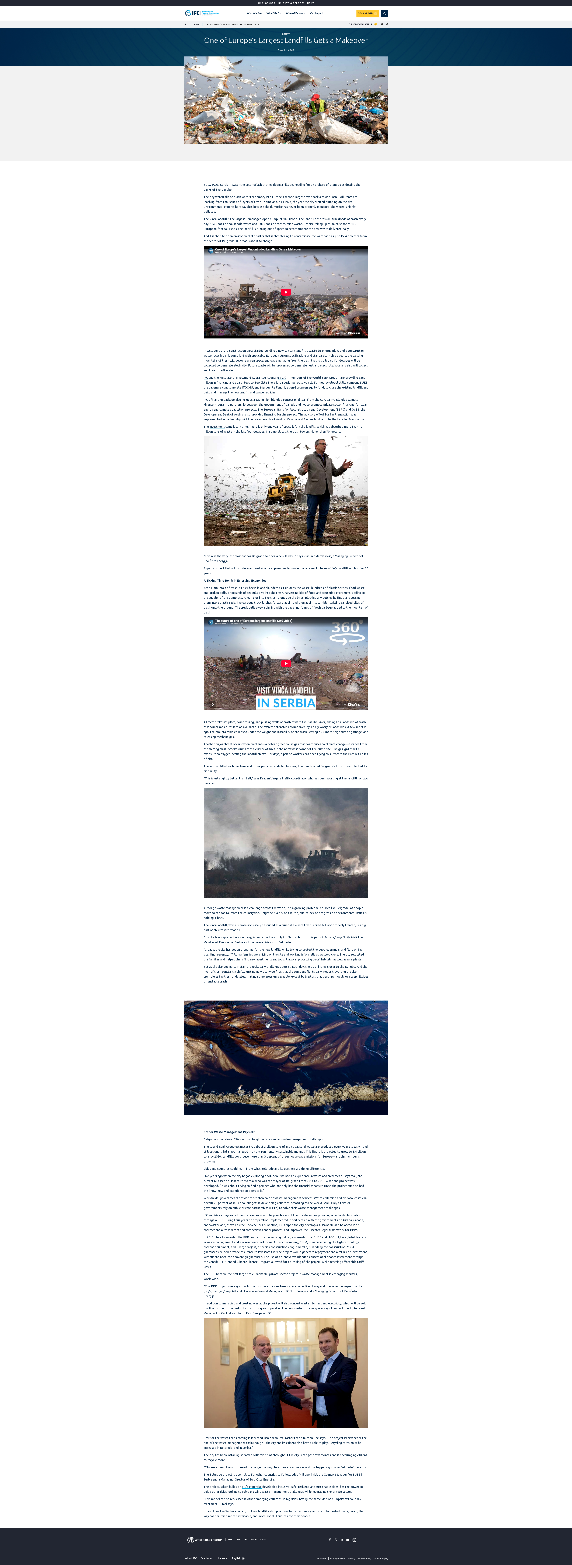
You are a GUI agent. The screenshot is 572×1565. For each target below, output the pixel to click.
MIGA (282, 377)
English (236, 1558)
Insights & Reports (291, 3)
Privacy (351, 1558)
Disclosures (266, 3)
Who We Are (254, 13)
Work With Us (365, 13)
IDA (239, 1539)
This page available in (360, 24)
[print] (381, 24)
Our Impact (316, 13)
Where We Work (295, 13)
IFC (206, 377)
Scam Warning (364, 1558)
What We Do (273, 13)
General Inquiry (381, 1558)
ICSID (263, 1539)
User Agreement (337, 1558)
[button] (384, 13)
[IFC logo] (202, 13)
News (310, 3)
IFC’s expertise (252, 1486)
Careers (222, 1558)
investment (217, 426)
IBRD (230, 1539)
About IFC (191, 1558)
